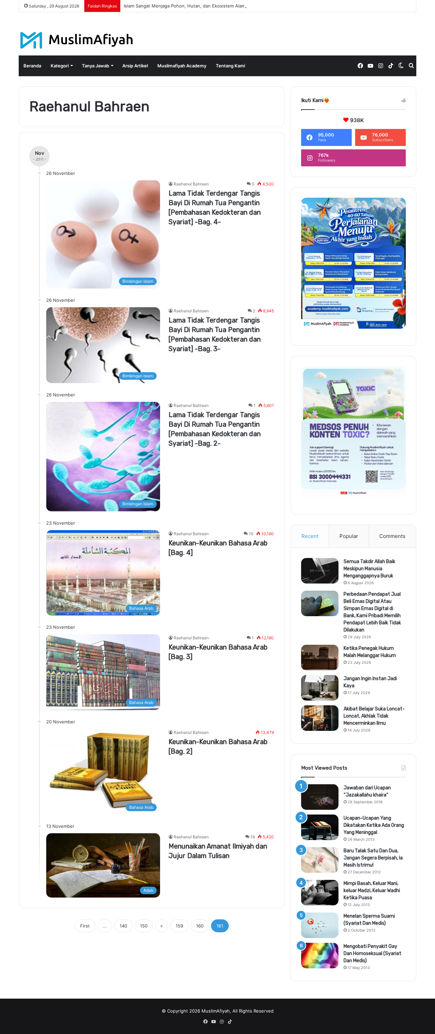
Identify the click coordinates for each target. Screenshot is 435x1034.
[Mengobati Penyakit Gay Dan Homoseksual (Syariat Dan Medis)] (319, 955)
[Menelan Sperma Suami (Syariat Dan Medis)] (319, 925)
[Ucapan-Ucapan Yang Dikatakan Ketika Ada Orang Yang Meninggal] (319, 827)
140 (123, 926)
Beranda (32, 65)
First (85, 926)
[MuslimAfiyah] (77, 40)
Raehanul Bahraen (191, 183)
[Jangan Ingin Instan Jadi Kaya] (319, 688)
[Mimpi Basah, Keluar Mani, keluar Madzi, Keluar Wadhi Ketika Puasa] (319, 892)
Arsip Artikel (135, 65)
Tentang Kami (230, 65)
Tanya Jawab (95, 65)
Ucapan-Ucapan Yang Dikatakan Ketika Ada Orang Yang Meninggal (374, 825)
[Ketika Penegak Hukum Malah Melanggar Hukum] (319, 657)
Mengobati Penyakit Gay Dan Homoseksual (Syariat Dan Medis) (372, 953)
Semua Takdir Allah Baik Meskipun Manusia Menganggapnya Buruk (369, 569)
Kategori (60, 65)
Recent (309, 536)
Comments (392, 536)
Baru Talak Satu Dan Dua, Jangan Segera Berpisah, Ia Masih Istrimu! (373, 858)
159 (179, 926)
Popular (349, 536)
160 (200, 926)
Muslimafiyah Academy (181, 65)
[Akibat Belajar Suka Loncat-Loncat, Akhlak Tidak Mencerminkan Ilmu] (319, 718)
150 (143, 926)
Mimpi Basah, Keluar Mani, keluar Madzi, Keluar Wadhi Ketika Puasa (372, 891)
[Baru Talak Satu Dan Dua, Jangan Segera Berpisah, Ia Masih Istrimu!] (319, 860)
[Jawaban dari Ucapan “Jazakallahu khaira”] (319, 797)
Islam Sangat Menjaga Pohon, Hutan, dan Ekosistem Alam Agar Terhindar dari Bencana (215, 6)
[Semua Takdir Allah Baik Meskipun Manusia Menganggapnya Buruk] (319, 571)
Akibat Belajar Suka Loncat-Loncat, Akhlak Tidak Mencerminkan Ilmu (374, 716)
